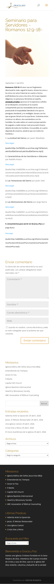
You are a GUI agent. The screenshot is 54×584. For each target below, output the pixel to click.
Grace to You (11, 375)
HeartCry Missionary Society (17, 391)
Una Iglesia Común (13, 424)
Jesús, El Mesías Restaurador (18, 420)
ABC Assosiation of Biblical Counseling (22, 395)
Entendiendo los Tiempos (16, 370)
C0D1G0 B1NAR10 (33, 580)
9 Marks (8, 379)
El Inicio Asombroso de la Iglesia (19, 432)
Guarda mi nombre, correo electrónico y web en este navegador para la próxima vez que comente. (26, 330)
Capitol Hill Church (13, 383)
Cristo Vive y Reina (13, 428)
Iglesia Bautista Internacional (18, 387)
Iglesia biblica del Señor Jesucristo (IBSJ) (22, 366)
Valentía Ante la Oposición (16, 415)
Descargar (9, 143)
